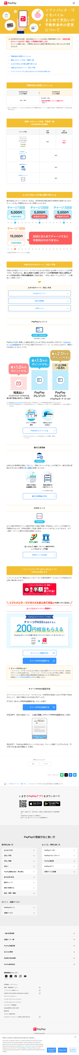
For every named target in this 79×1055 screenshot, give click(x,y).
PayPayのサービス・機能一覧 (17, 784)
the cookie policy (27, 1046)
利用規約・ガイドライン (11, 984)
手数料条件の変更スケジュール (21, 56)
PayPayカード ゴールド (16, 402)
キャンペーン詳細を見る (39, 653)
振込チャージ (8, 882)
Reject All (62, 1050)
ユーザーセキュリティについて (12, 1002)
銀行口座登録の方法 (39, 496)
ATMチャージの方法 (39, 555)
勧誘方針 (6, 1011)
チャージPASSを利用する (23, 677)
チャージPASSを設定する (39, 661)
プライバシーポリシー (10, 996)
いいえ (45, 763)
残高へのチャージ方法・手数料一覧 (22, 60)
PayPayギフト (49, 866)
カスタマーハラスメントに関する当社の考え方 (17, 1017)
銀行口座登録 (39, 301)
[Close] (75, 1037)
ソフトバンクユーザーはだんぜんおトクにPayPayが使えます (31, 71)
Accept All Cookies (51, 1050)
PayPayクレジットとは (39, 430)
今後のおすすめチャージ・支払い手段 (23, 67)
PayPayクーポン (49, 850)
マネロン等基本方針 (9, 1014)
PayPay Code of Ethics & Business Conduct (16, 993)
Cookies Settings (73, 1050)
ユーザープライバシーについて (12, 999)
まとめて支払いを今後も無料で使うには (24, 64)
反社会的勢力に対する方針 (11, 1008)
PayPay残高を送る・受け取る (14, 871)
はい (33, 763)
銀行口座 (22, 164)
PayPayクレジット (22, 152)
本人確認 (28, 468)
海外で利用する (9, 888)
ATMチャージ (22, 175)
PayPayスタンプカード (52, 855)
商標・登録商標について (11, 987)
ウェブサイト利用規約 (10, 1005)
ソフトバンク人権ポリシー (11, 990)
